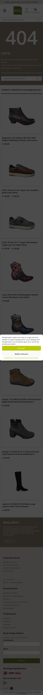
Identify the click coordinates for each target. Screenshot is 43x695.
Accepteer (21, 348)
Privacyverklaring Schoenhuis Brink (26, 358)
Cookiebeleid (8, 358)
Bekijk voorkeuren (21, 354)
